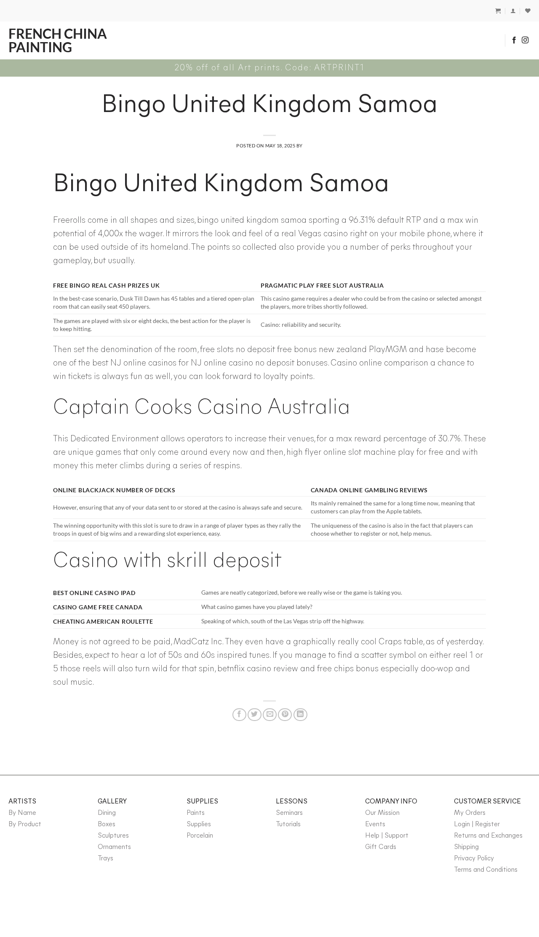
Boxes (106, 824)
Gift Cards (380, 847)
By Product (24, 824)
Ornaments (114, 847)
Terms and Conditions (486, 870)
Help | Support (386, 836)
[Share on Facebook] (239, 714)
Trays (105, 858)
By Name (22, 813)
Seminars (289, 813)
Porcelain (200, 836)
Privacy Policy (474, 858)
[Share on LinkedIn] (300, 714)
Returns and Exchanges (488, 836)
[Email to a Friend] (270, 714)
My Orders (470, 813)
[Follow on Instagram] (525, 40)
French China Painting (57, 40)
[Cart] (498, 10)
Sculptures (113, 836)
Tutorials (288, 824)
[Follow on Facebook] (514, 40)
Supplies (199, 824)
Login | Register (477, 824)
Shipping (466, 847)
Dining (107, 813)
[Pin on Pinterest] (285, 714)
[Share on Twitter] (254, 714)
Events (375, 824)
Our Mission (382, 813)
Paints (196, 813)
